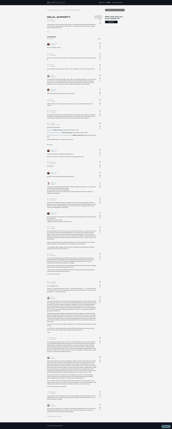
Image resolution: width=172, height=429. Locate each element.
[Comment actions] (100, 49)
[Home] (56, 2)
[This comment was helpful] (101, 43)
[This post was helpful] (101, 20)
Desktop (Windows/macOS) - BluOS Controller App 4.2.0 (59, 135)
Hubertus (52, 123)
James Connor (54, 43)
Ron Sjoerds (53, 89)
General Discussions (75, 10)
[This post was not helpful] (101, 23)
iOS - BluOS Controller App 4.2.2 (54, 132)
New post (111, 22)
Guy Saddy (53, 282)
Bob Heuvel (53, 110)
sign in (51, 416)
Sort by (99, 38)
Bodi (51, 99)
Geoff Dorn (53, 182)
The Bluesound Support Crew (54, 10)
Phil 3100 (52, 227)
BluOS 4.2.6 (49, 130)
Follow (98, 16)
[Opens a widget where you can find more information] (166, 426)
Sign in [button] (108, 2)
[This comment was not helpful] (101, 47)
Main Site (102, 2)
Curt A (52, 75)
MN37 (51, 19)
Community (66, 10)
